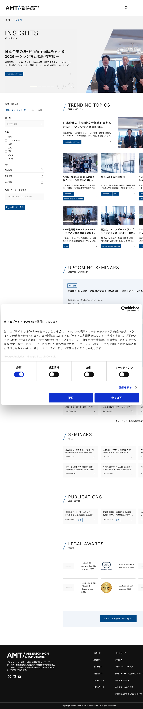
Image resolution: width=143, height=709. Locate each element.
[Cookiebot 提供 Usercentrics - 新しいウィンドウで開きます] (123, 309)
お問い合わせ (98, 687)
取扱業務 (97, 660)
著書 (10, 144)
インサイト (97, 667)
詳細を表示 (125, 387)
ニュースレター (14, 140)
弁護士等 (97, 653)
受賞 (10, 151)
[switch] (54, 374)
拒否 (70, 397)
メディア (11, 155)
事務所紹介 (97, 674)
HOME (7, 20)
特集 (10, 137)
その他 (11, 159)
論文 (10, 148)
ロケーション (98, 680)
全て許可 (116, 397)
